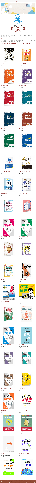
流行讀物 (12, 43)
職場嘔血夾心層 (21, 214)
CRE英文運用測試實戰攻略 (4, 85)
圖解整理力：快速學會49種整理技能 (24, 236)
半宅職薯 (20, 216)
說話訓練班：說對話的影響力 (23, 410)
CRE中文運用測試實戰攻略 (22, 85)
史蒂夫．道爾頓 (21, 173)
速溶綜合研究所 (3, 216)
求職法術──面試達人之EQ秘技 (5, 258)
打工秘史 (20, 301)
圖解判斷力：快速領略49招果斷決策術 (6, 388)
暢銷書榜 (5, 43)
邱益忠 (2, 195)
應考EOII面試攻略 (3, 128)
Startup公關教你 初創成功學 (4, 193)
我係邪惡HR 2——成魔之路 (22, 279)
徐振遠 (20, 412)
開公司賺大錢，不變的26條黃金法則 (24, 453)
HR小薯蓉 (20, 281)
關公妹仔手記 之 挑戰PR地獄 (4, 322)
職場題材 (16, 43)
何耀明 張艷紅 (20, 433)
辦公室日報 (20, 322)
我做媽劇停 (2, 453)
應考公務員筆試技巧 (3, 150)
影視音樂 (19, 43)
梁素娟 (2, 433)
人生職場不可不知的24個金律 (23, 193)
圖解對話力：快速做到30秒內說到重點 (6, 236)
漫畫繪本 (26, 43)
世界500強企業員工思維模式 (4, 431)
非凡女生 (22, 43)
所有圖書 (2, 43)
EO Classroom (3, 87)
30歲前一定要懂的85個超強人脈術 (23, 475)
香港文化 (29, 43)
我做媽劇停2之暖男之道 (22, 344)
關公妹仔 (2, 324)
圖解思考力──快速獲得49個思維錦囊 (6, 344)
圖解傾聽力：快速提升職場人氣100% (6, 410)
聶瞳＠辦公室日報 (21, 324)
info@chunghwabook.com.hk (18, 31)
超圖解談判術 (20, 258)
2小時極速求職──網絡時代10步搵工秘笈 (24, 171)
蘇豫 (19, 195)
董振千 (20, 455)
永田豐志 (2, 303)
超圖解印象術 (2, 279)
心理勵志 (9, 43)
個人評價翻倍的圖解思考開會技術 (5, 301)
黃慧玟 (2, 260)
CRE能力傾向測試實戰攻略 (4, 106)
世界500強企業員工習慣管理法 (23, 431)
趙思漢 (2, 477)
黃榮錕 (2, 173)
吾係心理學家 (20, 65)
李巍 (19, 477)
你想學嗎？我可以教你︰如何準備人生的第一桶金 (7, 475)
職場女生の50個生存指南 (22, 388)
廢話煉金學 (2, 63)
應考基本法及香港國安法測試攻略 (23, 106)
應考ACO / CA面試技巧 (22, 128)
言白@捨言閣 (2, 65)
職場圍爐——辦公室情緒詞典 (22, 63)
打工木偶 (20, 303)
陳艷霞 (20, 390)
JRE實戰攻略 (20, 150)
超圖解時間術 (2, 214)
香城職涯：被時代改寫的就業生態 (5, 171)
